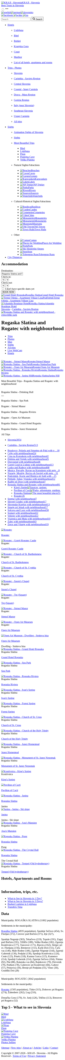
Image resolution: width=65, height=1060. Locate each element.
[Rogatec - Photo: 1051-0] (6, 529)
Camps (33, 240)
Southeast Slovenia (23, 110)
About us (27, 1047)
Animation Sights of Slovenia (28, 132)
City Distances (15, 257)
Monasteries (41, 218)
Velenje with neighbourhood (23, 516)
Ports (30, 246)
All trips (18, 121)
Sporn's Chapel (8, 589)
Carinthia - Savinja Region (27, 78)
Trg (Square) (7, 603)
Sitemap (5, 1047)
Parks (31, 187)
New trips (16, 1047)
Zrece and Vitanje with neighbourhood (28, 524)
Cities (31, 215)
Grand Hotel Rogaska (12, 657)
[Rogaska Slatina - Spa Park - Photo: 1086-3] (16, 662)
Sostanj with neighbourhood (23, 513)
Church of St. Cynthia (12, 576)
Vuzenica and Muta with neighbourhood (29, 518)
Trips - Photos (14, 67)
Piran (22, 154)
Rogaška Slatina (9, 931)
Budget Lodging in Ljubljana (22, 904)
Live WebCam (15, 350)
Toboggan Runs (47, 254)
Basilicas (36, 206)
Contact (54, 1047)
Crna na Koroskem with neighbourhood (28, 456)
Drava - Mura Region (24, 94)
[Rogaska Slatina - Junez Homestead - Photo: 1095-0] (20, 744)
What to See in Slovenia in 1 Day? (25, 898)
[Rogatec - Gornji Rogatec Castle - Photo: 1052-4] (18, 540)
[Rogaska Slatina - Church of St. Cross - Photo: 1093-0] (21, 717)
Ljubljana (18, 30)
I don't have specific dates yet (19, 288)
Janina (4, 814)
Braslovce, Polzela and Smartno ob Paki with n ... (33, 450)
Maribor (18, 57)
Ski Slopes (38, 248)
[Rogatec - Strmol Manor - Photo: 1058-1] (14, 608)
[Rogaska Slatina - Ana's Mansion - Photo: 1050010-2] (19, 822)
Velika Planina (27, 159)
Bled (16, 35)
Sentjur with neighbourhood (22, 498)
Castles (33, 209)
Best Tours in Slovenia (12, 5)
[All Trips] (2, 395)
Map (10, 342)
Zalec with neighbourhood (22, 521)
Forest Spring (8, 711)
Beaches (35, 170)
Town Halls (40, 229)
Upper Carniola (21, 116)
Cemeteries (39, 212)
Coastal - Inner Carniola (26, 89)
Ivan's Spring (7, 698)
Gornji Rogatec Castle (12, 548)
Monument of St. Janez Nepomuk (18, 766)
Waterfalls (38, 196)
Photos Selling (8, 1042)
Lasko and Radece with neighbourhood (28, 467)
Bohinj (17, 41)
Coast (17, 51)
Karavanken (41, 179)
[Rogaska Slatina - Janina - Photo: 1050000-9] (14, 795)
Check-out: (6, 282)
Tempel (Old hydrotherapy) (15, 871)
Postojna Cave (27, 157)
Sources (34, 193)
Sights (11, 127)
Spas (29, 251)
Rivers (32, 190)
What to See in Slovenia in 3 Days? (25, 901)
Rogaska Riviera (9, 684)
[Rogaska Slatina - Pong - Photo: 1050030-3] (14, 836)
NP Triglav (39, 184)
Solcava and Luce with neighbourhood (28, 510)
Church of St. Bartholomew (15, 562)
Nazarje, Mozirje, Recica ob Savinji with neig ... (33, 473)
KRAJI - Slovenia (31, 2)
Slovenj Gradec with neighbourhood (27, 501)
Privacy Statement (37, 1056)
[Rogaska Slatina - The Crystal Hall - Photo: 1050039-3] (19, 850)
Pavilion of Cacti (22, 490)
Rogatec (19, 496)
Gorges (33, 176)
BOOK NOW (8, 292)
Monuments (40, 221)
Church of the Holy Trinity (14, 738)
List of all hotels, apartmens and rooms (33, 62)
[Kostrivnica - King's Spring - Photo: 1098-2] (16, 771)
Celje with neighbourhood (22, 453)
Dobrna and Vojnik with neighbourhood (28, 459)
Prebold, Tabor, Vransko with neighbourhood (31, 479)
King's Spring (21, 487)
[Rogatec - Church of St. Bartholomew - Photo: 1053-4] (21, 554)
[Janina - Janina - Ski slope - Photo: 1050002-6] (15, 809)
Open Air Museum (10, 630)
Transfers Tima (15, 907)
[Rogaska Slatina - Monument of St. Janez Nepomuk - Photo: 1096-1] (28, 757)
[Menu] (7, 9)
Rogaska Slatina (37, 493)
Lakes (32, 181)
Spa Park (5, 671)
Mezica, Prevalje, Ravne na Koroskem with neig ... (34, 470)
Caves (32, 173)
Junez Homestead (10, 752)
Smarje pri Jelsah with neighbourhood (28, 507)
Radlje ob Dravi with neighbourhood (27, 481)
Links (46, 1047)
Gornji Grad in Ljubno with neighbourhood (30, 464)
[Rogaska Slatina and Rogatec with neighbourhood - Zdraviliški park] (32, 315)
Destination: (7, 270)
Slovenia (18, 73)
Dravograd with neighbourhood (24, 462)
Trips (10, 336)
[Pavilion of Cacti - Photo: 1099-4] (11, 785)
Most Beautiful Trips (24, 143)
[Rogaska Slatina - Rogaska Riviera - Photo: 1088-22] (19, 676)
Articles (37, 1047)
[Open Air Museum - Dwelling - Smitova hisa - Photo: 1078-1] (25, 635)
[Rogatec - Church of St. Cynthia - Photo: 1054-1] (18, 567)
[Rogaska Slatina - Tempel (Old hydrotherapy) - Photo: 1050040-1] (25, 863)
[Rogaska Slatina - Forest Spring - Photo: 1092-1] (18, 703)
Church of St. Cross (11, 725)
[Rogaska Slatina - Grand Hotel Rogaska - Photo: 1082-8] (22, 649)
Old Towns (39, 226)
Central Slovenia (22, 84)
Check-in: (6, 276)
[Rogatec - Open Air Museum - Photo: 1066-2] (17, 622)
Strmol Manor (8, 616)
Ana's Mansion (8, 831)
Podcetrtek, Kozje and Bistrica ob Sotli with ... (32, 476)
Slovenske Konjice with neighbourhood (29, 504)
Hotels (11, 25)
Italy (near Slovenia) (24, 105)
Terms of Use (19, 1056)
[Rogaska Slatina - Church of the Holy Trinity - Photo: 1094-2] (25, 730)
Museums (37, 223)
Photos (11, 339)
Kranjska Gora (21, 46)
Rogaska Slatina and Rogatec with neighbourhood (34, 484)
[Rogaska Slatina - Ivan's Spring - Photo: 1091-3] (18, 690)
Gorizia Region (21, 100)
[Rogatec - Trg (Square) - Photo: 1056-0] (14, 594)
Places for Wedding (52, 243)
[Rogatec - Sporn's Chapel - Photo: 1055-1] (15, 581)
